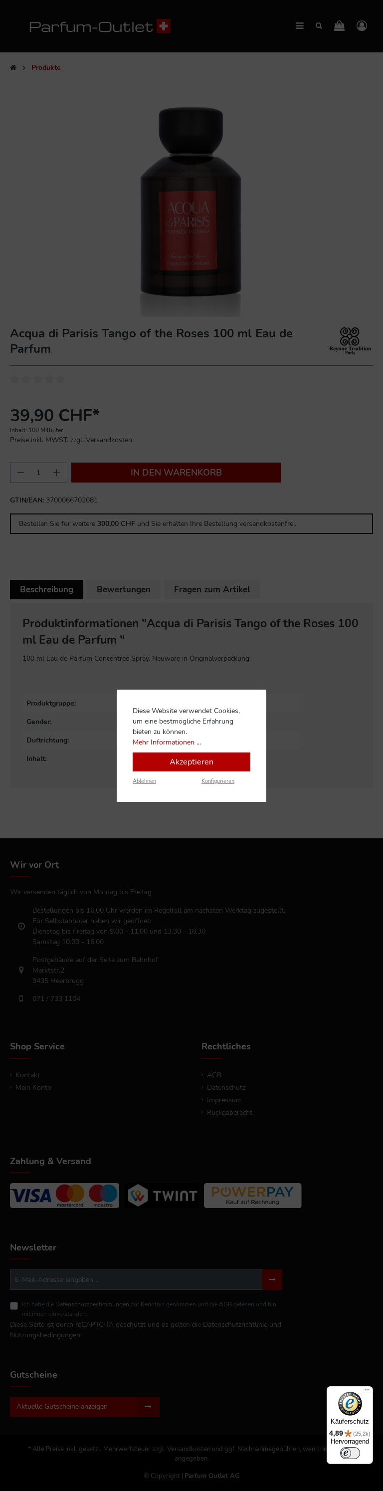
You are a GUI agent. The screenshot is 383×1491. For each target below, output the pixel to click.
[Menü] (367, 1392)
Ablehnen (144, 781)
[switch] (350, 1453)
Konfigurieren (217, 781)
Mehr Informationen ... (167, 742)
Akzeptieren (191, 761)
